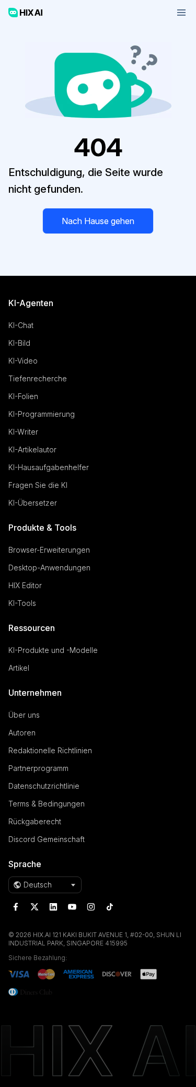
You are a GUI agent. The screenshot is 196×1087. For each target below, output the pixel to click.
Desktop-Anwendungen (49, 567)
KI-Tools (22, 603)
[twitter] (34, 906)
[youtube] (72, 906)
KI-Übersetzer (32, 502)
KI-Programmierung (41, 414)
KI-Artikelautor (32, 449)
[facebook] (15, 906)
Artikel (18, 667)
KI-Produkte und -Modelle (53, 650)
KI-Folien (23, 396)
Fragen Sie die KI (37, 485)
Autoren (22, 732)
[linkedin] (53, 906)
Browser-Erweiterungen (49, 549)
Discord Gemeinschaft (46, 839)
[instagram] (91, 906)
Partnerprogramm (38, 768)
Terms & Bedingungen (46, 803)
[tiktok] (109, 906)
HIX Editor (25, 585)
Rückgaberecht (34, 821)
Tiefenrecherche (37, 378)
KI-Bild (19, 342)
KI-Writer (23, 431)
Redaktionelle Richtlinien (50, 750)
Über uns (24, 714)
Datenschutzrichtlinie (43, 785)
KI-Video (23, 360)
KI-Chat (20, 325)
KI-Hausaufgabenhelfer (48, 467)
